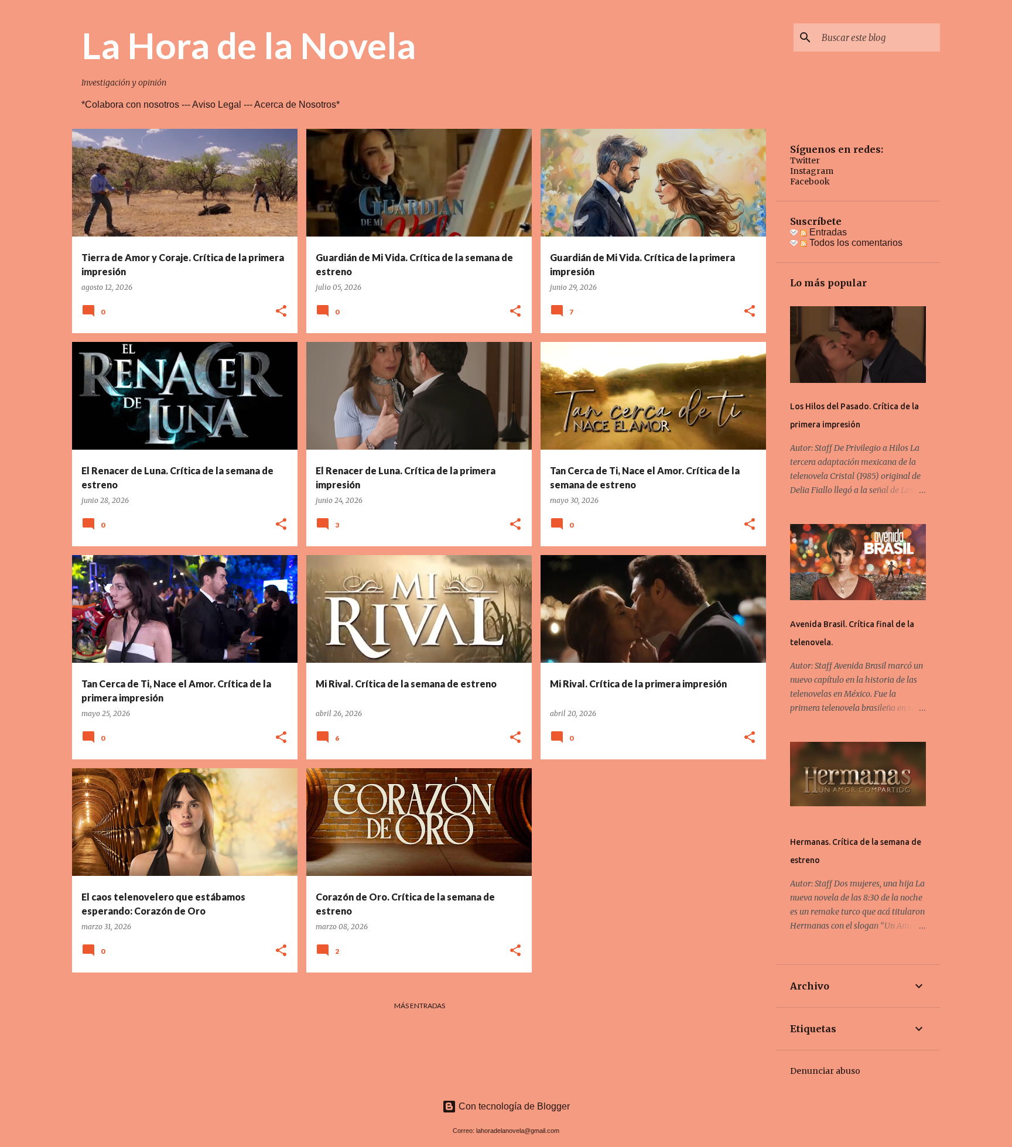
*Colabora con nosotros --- (136, 104)
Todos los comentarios (854, 243)
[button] (281, 311)
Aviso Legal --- (223, 104)
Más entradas (419, 1005)
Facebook (810, 181)
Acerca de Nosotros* (297, 104)
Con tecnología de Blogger (513, 1106)
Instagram (811, 171)
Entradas (827, 232)
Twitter (805, 160)
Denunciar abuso (825, 1071)
